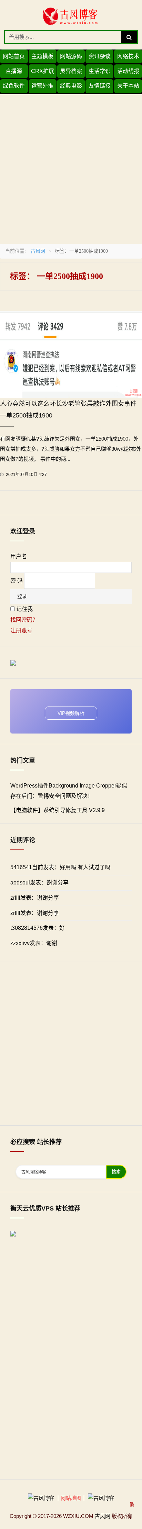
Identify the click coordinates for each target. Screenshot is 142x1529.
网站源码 (71, 56)
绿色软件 (14, 86)
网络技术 (128, 56)
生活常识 (100, 71)
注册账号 (21, 630)
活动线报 (128, 71)
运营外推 (42, 86)
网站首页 (14, 56)
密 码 (16, 581)
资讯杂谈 (100, 56)
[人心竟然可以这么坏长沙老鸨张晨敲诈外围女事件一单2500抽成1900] (71, 354)
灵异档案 (71, 71)
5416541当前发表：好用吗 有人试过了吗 (60, 867)
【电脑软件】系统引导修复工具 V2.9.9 (57, 810)
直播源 (14, 71)
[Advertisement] (71, 165)
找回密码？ (24, 620)
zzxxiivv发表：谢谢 (33, 943)
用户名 (18, 556)
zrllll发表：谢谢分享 (34, 898)
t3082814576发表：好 (37, 928)
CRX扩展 (42, 71)
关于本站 (128, 86)
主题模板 (42, 56)
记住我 (24, 609)
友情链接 (100, 86)
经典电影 (71, 86)
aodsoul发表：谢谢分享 (39, 882)
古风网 (38, 251)
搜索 (116, 1171)
